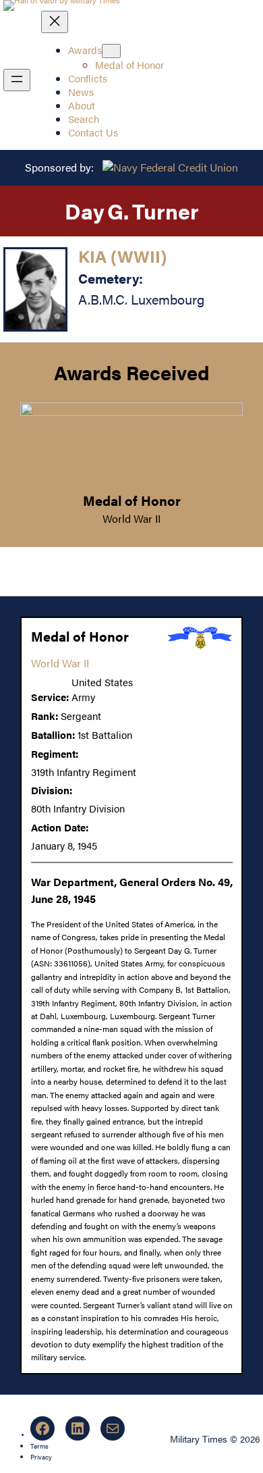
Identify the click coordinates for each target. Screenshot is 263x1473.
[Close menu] (54, 22)
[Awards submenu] (111, 51)
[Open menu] (16, 80)
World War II (131, 518)
